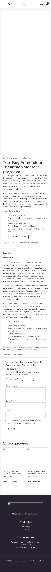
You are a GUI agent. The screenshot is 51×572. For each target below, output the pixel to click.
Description (8, 253)
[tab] (26, 253)
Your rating (11, 379)
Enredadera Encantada (12, 158)
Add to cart (19, 237)
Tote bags (26, 158)
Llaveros (25, 529)
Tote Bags (25, 527)
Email (8, 411)
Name (8, 401)
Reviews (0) (8, 257)
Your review (12, 386)
